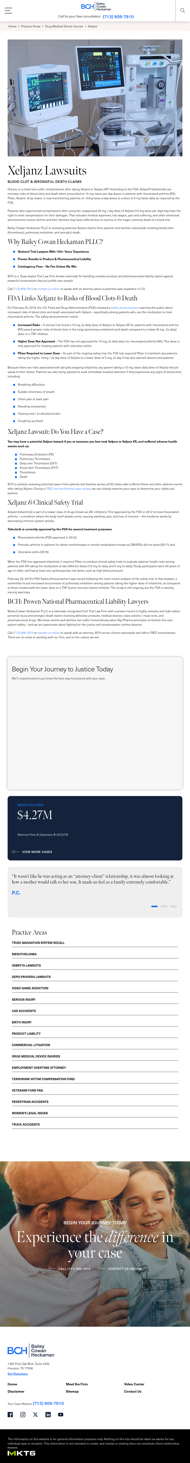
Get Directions (18, 1374)
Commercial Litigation (31, 1045)
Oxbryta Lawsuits (26, 965)
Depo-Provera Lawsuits (31, 977)
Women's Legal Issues (30, 1113)
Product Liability (26, 1033)
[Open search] (183, 10)
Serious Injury (23, 999)
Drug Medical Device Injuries (64, 26)
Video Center (134, 1384)
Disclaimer (16, 1391)
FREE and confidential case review (68, 488)
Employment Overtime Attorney (39, 1067)
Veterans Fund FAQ (27, 1090)
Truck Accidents (26, 1124)
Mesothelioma (24, 954)
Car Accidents (24, 1011)
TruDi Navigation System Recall (38, 943)
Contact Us (132, 1391)
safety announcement (125, 307)
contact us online (48, 289)
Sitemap (72, 1391)
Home (12, 26)
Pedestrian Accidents (30, 1102)
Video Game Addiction (30, 988)
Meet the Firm (77, 1384)
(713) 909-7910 (118, 16)
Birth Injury (22, 1022)
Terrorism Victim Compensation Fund (43, 1079)
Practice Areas (30, 26)
